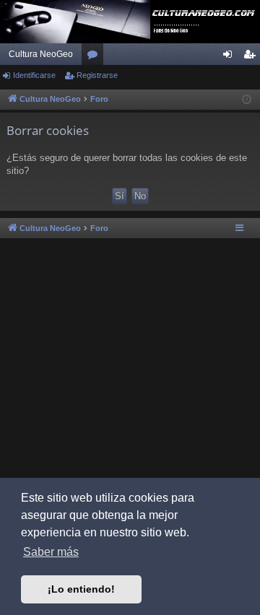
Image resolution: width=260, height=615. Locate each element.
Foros (95, 57)
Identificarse (34, 75)
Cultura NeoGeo (41, 54)
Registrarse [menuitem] (252, 57)
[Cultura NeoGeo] (130, 21)
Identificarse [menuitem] (230, 57)
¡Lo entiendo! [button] (81, 589)
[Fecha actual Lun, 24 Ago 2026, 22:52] (246, 100)
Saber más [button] (51, 552)
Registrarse (97, 75)
